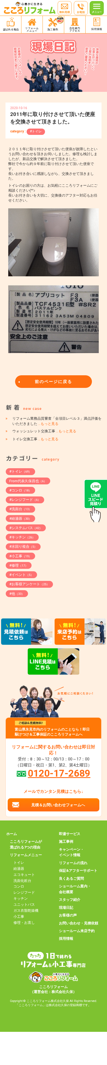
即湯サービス (69, 834)
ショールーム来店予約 (77, 931)
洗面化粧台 (22, 881)
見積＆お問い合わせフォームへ (58, 805)
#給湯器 (20, 518)
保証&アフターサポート (78, 870)
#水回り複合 (23, 546)
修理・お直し (24, 923)
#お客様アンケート (29, 584)
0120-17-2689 (59, 773)
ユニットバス (24, 904)
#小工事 (20, 556)
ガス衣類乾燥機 (25, 910)
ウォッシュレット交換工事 (44, 431)
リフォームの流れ (73, 863)
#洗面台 (20, 509)
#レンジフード (25, 500)
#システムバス (25, 528)
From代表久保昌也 (28, 481)
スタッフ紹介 (69, 900)
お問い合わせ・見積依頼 (78, 923)
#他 (16, 594)
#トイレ (36, 131)
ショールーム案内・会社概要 (75, 889)
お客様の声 (68, 915)
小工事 (18, 917)
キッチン (20, 898)
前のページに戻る (53, 381)
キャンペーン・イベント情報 (71, 852)
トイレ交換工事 (35, 439)
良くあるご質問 (71, 878)
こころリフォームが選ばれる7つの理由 (26, 844)
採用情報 (66, 938)
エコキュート (24, 875)
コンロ (18, 886)
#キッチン (22, 537)
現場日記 (66, 907)
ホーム (11, 834)
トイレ (18, 862)
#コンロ (20, 490)
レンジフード (24, 892)
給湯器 (18, 869)
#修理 (18, 565)
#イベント (21, 575)
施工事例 (66, 841)
